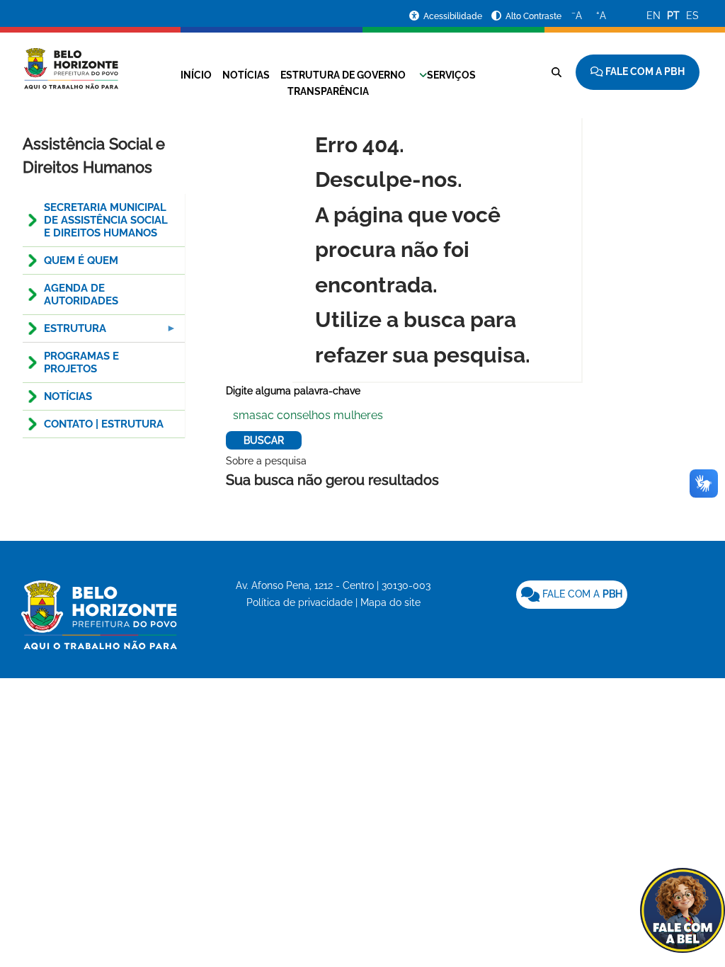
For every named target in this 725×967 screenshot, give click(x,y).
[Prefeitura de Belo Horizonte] (70, 60)
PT (673, 15)
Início (196, 75)
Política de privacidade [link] (299, 602)
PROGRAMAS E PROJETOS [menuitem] (81, 362)
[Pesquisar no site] (556, 72)
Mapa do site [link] (390, 602)
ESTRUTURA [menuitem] (64, 332)
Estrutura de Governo (343, 75)
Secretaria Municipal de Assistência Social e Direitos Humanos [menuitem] (106, 220)
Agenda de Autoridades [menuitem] (81, 294)
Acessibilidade (453, 16)
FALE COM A (581, 594)
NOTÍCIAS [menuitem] (68, 396)
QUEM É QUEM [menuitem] (81, 260)
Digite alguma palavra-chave (293, 390)
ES (692, 15)
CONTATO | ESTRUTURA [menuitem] (104, 424)
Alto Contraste (533, 16)
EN (653, 15)
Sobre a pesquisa (266, 461)
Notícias (246, 75)
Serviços (451, 75)
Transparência (328, 91)
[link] (571, 594)
